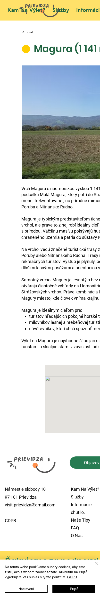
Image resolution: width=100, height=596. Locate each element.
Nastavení (26, 588)
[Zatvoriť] (93, 566)
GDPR (72, 577)
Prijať (74, 588)
